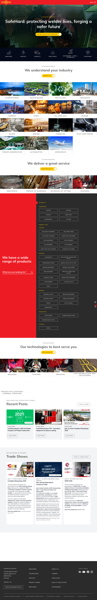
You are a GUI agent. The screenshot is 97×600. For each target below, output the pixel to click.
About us (55, 569)
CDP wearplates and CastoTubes (85, 374)
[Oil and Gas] (60, 109)
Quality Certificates (59, 582)
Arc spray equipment (48, 231)
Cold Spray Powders (48, 235)
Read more (12, 435)
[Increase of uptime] (60, 184)
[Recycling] (60, 91)
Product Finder (34, 582)
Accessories (48, 219)
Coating (48, 210)
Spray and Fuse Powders (48, 249)
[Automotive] (36, 145)
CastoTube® (48, 315)
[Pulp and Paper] (85, 127)
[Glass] (12, 127)
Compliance (56, 578)
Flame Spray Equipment (69, 235)
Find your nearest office (13, 587)
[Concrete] (85, 91)
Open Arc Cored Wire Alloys (68, 272)
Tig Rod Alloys (68, 281)
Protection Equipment (68, 277)
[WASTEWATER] (36, 91)
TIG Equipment (48, 281)
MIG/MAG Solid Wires (69, 267)
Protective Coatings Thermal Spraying (12, 392)
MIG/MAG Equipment (48, 267)
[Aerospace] (60, 145)
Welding (48, 214)
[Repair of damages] (36, 184)
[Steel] (36, 109)
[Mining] (36, 127)
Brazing (68, 210)
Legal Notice (82, 596)
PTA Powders (69, 244)
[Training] (85, 184)
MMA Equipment (48, 271)
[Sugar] (85, 109)
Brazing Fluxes (48, 298)
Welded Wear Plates (48, 319)
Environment (56, 587)
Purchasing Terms (53, 596)
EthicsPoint (88, 56)
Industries (8, 56)
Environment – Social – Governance (70, 56)
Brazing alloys (48, 294)
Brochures (33, 587)
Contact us (47, 75)
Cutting (68, 219)
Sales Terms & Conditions (34, 596)
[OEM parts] (12, 184)
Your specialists (47, 168)
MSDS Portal (53, 56)
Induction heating (68, 298)
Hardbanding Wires (48, 262)
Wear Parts (68, 214)
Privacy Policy (69, 596)
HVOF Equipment (48, 240)
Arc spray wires (69, 231)
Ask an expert (47, 352)
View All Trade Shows (81, 457)
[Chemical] (60, 127)
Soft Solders (69, 303)
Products (37, 56)
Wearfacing (48, 307)
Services (23, 56)
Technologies (34, 573)
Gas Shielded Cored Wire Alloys (68, 258)
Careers (55, 573)
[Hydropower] (12, 91)
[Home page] (6, 1)
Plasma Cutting (48, 277)
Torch (48, 286)
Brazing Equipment (68, 294)
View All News (84, 404)
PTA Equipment (48, 244)
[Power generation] (12, 145)
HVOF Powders (68, 240)
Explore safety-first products (47, 34)
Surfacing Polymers (69, 249)
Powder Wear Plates (68, 315)
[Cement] (12, 109)
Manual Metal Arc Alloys (68, 262)
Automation (48, 257)
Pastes (48, 303)
